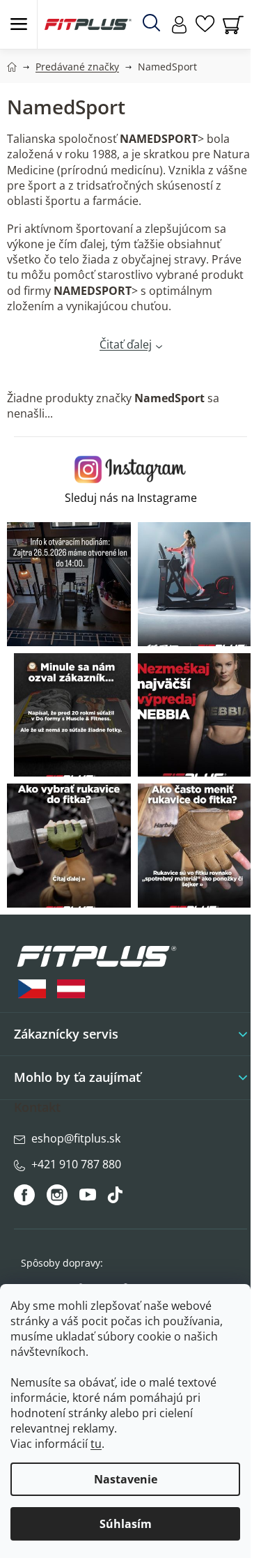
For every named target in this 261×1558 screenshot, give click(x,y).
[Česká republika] (32, 988)
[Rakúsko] (71, 988)
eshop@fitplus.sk (75, 1138)
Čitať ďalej (126, 344)
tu (96, 1443)
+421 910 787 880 (76, 1164)
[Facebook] (25, 1194)
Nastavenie (125, 1479)
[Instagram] (57, 1194)
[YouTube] (89, 1198)
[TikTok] (116, 1198)
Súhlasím (126, 1524)
